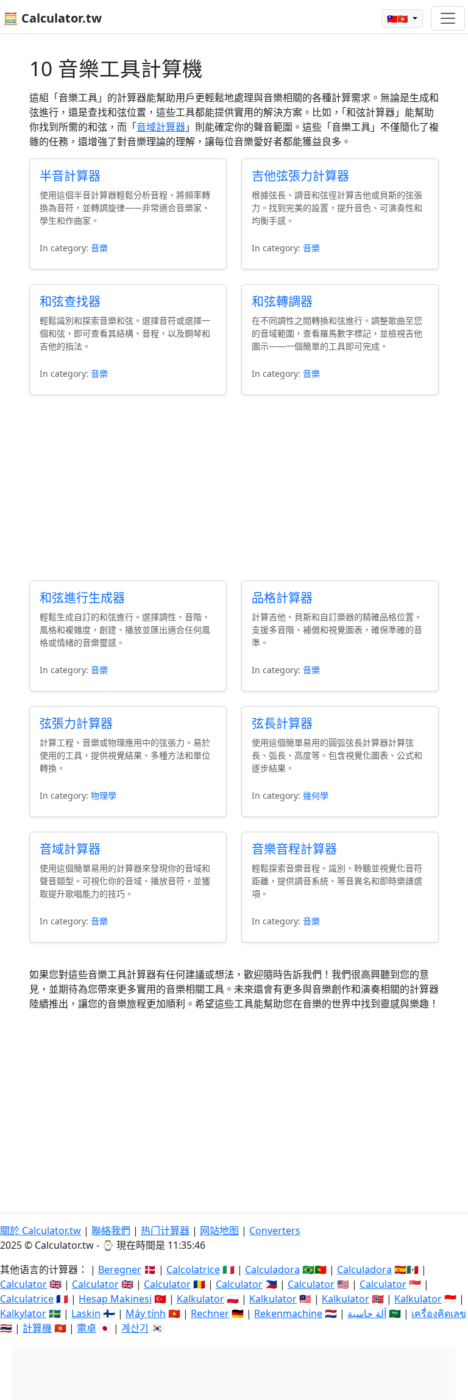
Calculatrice (27, 1298)
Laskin (86, 1313)
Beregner (119, 1269)
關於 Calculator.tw (40, 1230)
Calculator (23, 1284)
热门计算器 (165, 1230)
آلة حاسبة (366, 1313)
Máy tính (146, 1313)
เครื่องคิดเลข (438, 1313)
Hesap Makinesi (115, 1298)
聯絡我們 (110, 1230)
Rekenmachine (288, 1313)
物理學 (103, 795)
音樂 (99, 248)
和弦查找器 (70, 301)
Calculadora (272, 1269)
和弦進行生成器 (82, 598)
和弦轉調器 (282, 301)
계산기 (135, 1328)
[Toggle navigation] (448, 18)
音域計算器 (160, 127)
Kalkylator (23, 1313)
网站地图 (219, 1230)
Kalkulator (200, 1298)
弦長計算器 (282, 723)
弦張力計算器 (76, 723)
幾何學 (315, 795)
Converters (274, 1230)
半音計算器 (70, 176)
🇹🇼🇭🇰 (398, 18)
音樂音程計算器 (294, 849)
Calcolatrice (193, 1269)
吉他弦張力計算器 (300, 176)
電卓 (86, 1328)
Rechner (210, 1313)
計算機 (37, 1328)
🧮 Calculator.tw (52, 18)
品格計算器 (282, 598)
